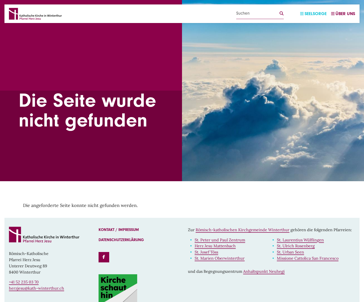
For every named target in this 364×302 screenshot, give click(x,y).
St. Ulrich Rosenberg (296, 245)
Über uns (345, 13)
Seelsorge (316, 13)
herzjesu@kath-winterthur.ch (36, 288)
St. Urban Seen (290, 252)
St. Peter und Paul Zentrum (220, 239)
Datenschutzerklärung (121, 240)
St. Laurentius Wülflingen (300, 239)
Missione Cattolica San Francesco (307, 258)
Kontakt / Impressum (119, 229)
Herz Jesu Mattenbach (215, 245)
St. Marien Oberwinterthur (220, 258)
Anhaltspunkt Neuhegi (264, 271)
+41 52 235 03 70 (24, 281)
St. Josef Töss (206, 252)
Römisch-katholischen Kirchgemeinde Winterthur (242, 229)
